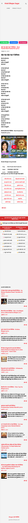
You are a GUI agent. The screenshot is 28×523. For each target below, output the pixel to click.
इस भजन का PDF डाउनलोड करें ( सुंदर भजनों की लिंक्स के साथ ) (15, 218)
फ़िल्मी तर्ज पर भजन (20, 195)
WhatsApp (5, 42)
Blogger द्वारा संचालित (14, 517)
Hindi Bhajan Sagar (12, 3)
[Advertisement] (14, 26)
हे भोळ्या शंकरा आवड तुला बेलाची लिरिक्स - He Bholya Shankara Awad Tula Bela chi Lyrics (12, 292)
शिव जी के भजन (8, 185)
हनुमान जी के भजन (8, 198)
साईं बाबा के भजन (7, 192)
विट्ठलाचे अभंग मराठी (20, 178)
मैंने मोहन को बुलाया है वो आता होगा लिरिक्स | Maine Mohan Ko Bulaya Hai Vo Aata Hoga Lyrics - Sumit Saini (12, 349)
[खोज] (26, 4)
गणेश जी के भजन (7, 178)
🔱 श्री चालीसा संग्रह (21, 252)
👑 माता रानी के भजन (21, 240)
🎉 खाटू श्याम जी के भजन (7, 249)
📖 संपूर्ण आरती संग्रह (7, 252)
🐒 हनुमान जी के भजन (21, 237)
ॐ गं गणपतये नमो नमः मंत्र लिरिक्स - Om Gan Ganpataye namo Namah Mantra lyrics (12, 425)
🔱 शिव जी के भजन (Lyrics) (21, 234)
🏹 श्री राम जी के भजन (21, 231)
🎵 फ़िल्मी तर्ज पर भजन (21, 246)
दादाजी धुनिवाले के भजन (20, 188)
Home (8, 8)
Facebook (14, 42)
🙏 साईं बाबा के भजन (21, 243)
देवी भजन (4, 208)
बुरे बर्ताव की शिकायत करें (14, 520)
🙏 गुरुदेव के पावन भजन (7, 243)
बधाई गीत (20, 198)
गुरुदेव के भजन (20, 185)
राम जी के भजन (8, 195)
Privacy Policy (16, 8)
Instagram (23, 42)
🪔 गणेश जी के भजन (7, 231)
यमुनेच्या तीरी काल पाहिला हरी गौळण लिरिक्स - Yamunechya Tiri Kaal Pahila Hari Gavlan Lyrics (11, 446)
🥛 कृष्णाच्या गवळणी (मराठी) (7, 240)
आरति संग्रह (7, 202)
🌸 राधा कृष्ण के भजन (7, 237)
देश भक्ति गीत (20, 192)
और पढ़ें (25, 306)
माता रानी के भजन (7, 188)
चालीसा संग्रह (20, 202)
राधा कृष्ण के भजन (7, 182)
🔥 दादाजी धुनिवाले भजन (7, 246)
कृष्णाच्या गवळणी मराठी (20, 182)
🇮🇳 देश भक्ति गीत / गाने (21, 249)
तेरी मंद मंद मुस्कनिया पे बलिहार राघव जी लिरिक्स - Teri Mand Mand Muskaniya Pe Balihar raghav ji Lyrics (12, 466)
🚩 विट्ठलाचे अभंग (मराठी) (7, 234)
